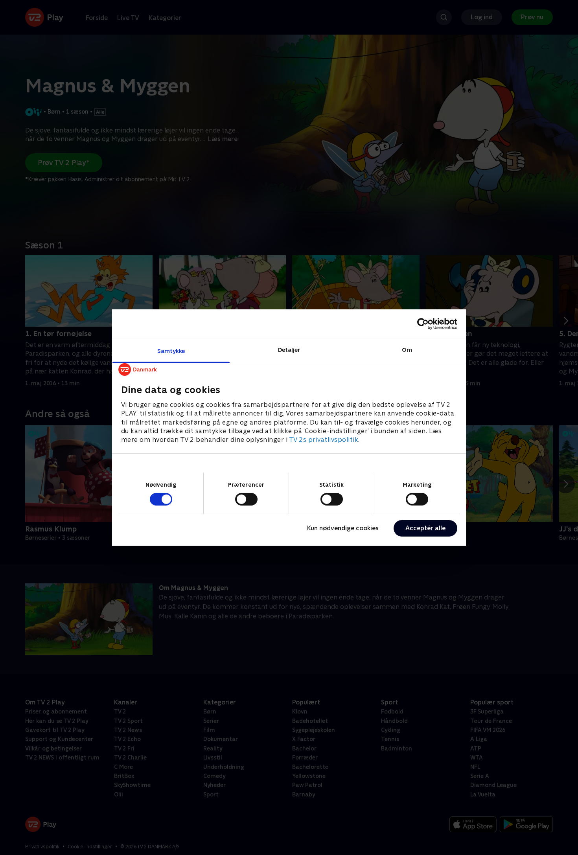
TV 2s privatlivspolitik (324, 439)
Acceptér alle (425, 528)
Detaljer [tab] (289, 349)
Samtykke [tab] (171, 350)
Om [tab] (407, 349)
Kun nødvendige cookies (343, 528)
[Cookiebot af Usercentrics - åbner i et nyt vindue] (422, 324)
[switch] (246, 499)
